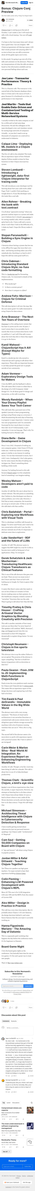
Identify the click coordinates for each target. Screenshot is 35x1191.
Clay (2, 631)
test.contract (26, 217)
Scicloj (3, 787)
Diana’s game (11, 473)
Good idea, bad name (8, 1142)
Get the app (27, 1182)
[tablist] (9, 1021)
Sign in (31, 2)
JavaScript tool (13, 274)
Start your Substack (12, 1182)
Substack (8, 1187)
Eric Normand (10, 19)
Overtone (4, 324)
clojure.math (28, 686)
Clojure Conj (5, 30)
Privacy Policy (17, 994)
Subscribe (24, 2)
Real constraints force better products (10, 1113)
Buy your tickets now (15, 963)
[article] (17, 1113)
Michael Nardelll (11, 1080)
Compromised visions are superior (11, 1109)
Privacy (19, 1176)
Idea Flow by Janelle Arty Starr (11, 1131)
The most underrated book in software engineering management (12, 1126)
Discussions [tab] (15, 1103)
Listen (31, 20)
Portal (3, 524)
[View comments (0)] (10, 1135)
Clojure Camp (20, 873)
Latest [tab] (8, 1103)
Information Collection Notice (21, 992)
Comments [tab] (6, 1021)
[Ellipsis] (32, 1038)
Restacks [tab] (14, 1021)
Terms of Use (26, 990)
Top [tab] (4, 1103)
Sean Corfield (10, 1038)
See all (5, 1151)
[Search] (32, 1103)
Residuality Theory (8, 1140)
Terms (24, 1176)
